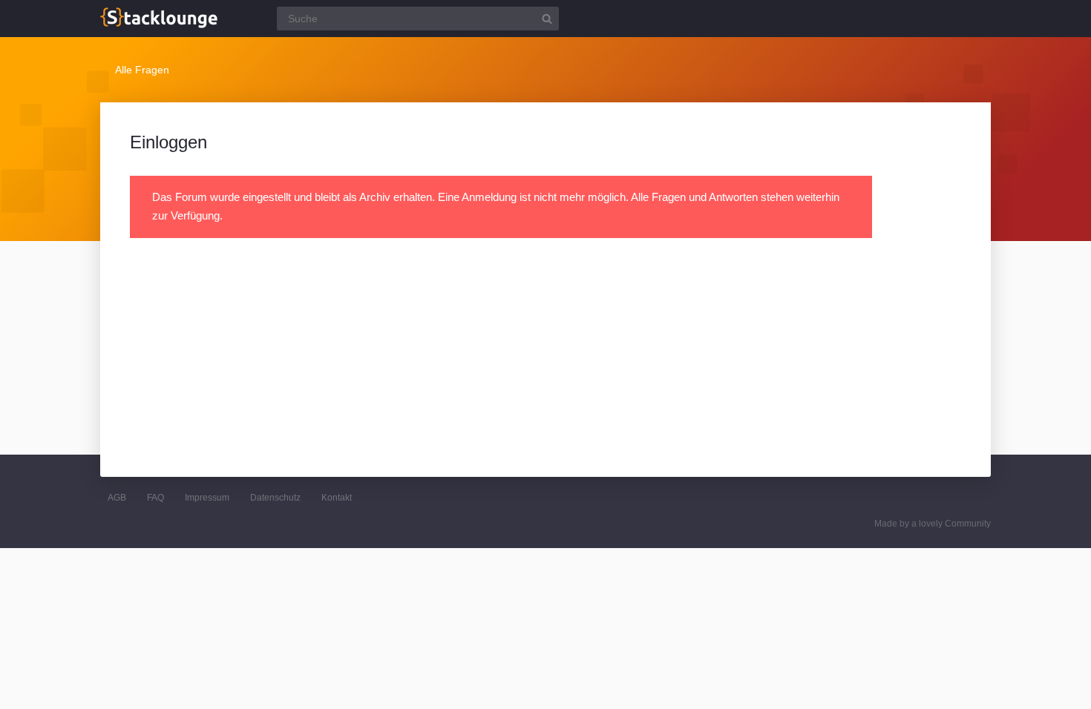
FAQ (155, 497)
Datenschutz (275, 497)
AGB (117, 497)
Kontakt (336, 497)
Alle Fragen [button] (142, 70)
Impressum (207, 497)
